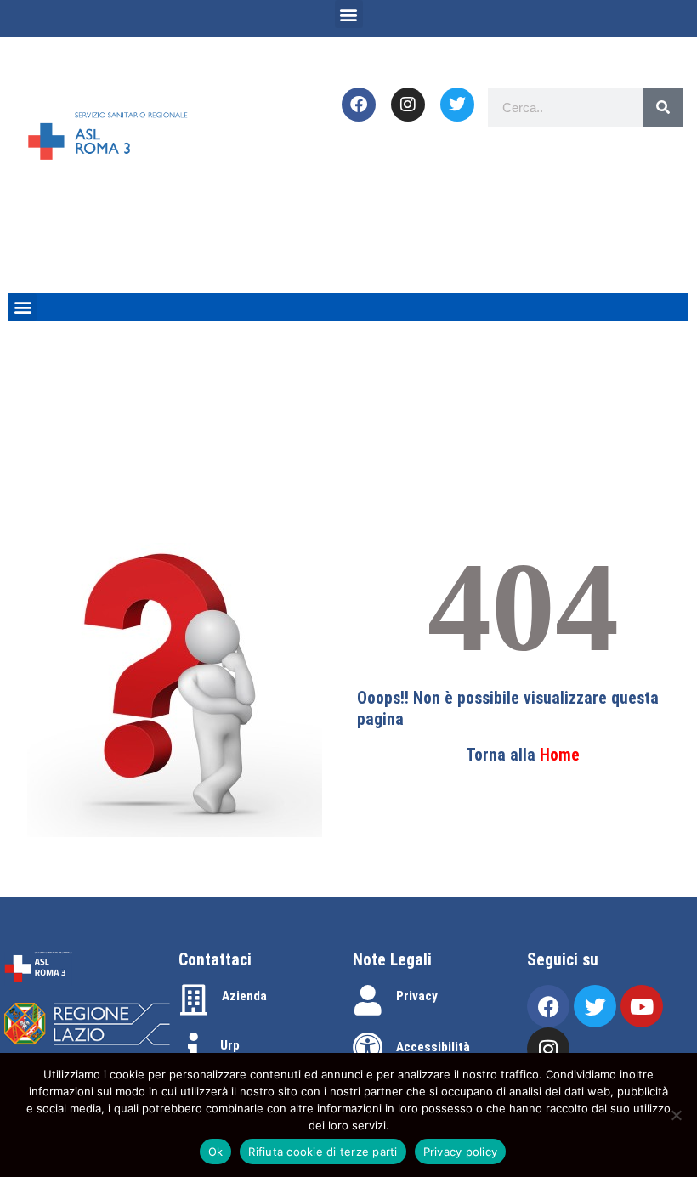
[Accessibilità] (368, 1048)
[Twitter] (457, 105)
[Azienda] (193, 1000)
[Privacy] (368, 1000)
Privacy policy (460, 1151)
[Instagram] (408, 105)
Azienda (244, 996)
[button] (349, 14)
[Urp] (193, 1048)
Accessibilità (433, 1047)
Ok (216, 1151)
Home (560, 755)
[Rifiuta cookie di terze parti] (675, 1114)
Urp (230, 1045)
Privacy (417, 996)
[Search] (663, 107)
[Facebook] (359, 105)
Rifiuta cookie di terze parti (322, 1151)
